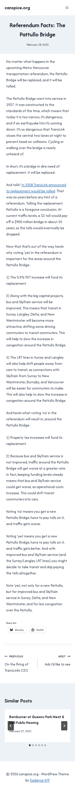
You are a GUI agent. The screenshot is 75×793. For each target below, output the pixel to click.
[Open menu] (66, 8)
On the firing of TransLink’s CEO (16, 663)
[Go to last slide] (11, 725)
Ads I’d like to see (57, 660)
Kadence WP (40, 780)
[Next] (64, 725)
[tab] (30, 745)
